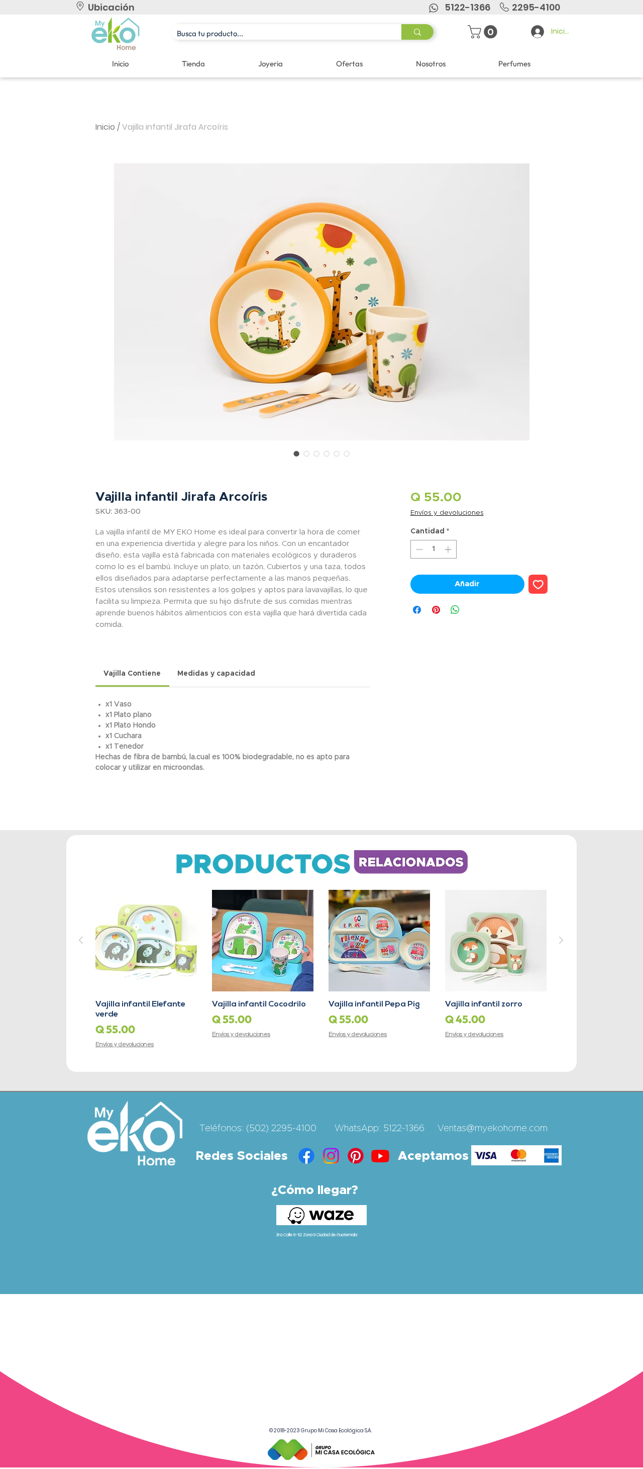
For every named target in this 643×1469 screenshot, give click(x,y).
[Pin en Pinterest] (436, 610)
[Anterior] (81, 940)
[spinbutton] (433, 549)
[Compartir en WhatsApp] (455, 610)
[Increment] (449, 549)
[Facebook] (306, 1155)
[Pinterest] (355, 1155)
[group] (321, 969)
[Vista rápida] (146, 940)
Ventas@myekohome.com (493, 1128)
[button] (484, 32)
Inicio (105, 127)
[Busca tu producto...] (417, 32)
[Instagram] (331, 1155)
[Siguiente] (561, 940)
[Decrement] (418, 549)
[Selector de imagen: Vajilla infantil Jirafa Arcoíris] (296, 453)
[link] (132, 673)
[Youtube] (380, 1155)
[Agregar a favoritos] (538, 584)
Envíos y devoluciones (447, 513)
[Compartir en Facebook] (417, 610)
